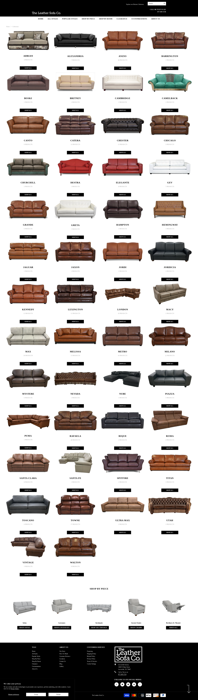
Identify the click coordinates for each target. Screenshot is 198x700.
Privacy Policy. (15, 689)
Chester (122, 140)
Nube (122, 394)
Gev (169, 182)
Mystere (28, 394)
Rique (123, 436)
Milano (170, 351)
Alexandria (75, 56)
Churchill (28, 182)
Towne (75, 520)
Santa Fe (75, 478)
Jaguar (28, 267)
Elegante (122, 182)
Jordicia (170, 267)
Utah (169, 520)
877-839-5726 (122, 674)
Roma (170, 436)
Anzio (123, 56)
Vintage (28, 562)
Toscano (28, 520)
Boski (28, 98)
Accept (36, 694)
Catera (75, 140)
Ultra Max (122, 520)
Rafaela (75, 436)
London (122, 309)
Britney (75, 98)
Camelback (170, 98)
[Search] (157, 3)
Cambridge (122, 98)
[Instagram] (122, 684)
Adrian (28, 56)
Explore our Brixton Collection (135, 4)
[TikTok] (128, 684)
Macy (170, 309)
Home (8, 26)
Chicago (170, 140)
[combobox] (155, 3)
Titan (170, 478)
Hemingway (170, 225)
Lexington (75, 309)
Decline (58, 694)
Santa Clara (28, 478)
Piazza (169, 394)
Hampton (122, 225)
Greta (75, 225)
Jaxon (75, 267)
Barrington (169, 56)
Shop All (28, 68)
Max (28, 351)
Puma (28, 436)
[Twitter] (140, 684)
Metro (122, 351)
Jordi (122, 267)
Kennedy (28, 309)
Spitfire (122, 478)
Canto (28, 140)
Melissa (75, 351)
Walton (75, 562)
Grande (28, 225)
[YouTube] (134, 684)
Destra (75, 182)
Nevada (75, 394)
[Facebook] (116, 684)
